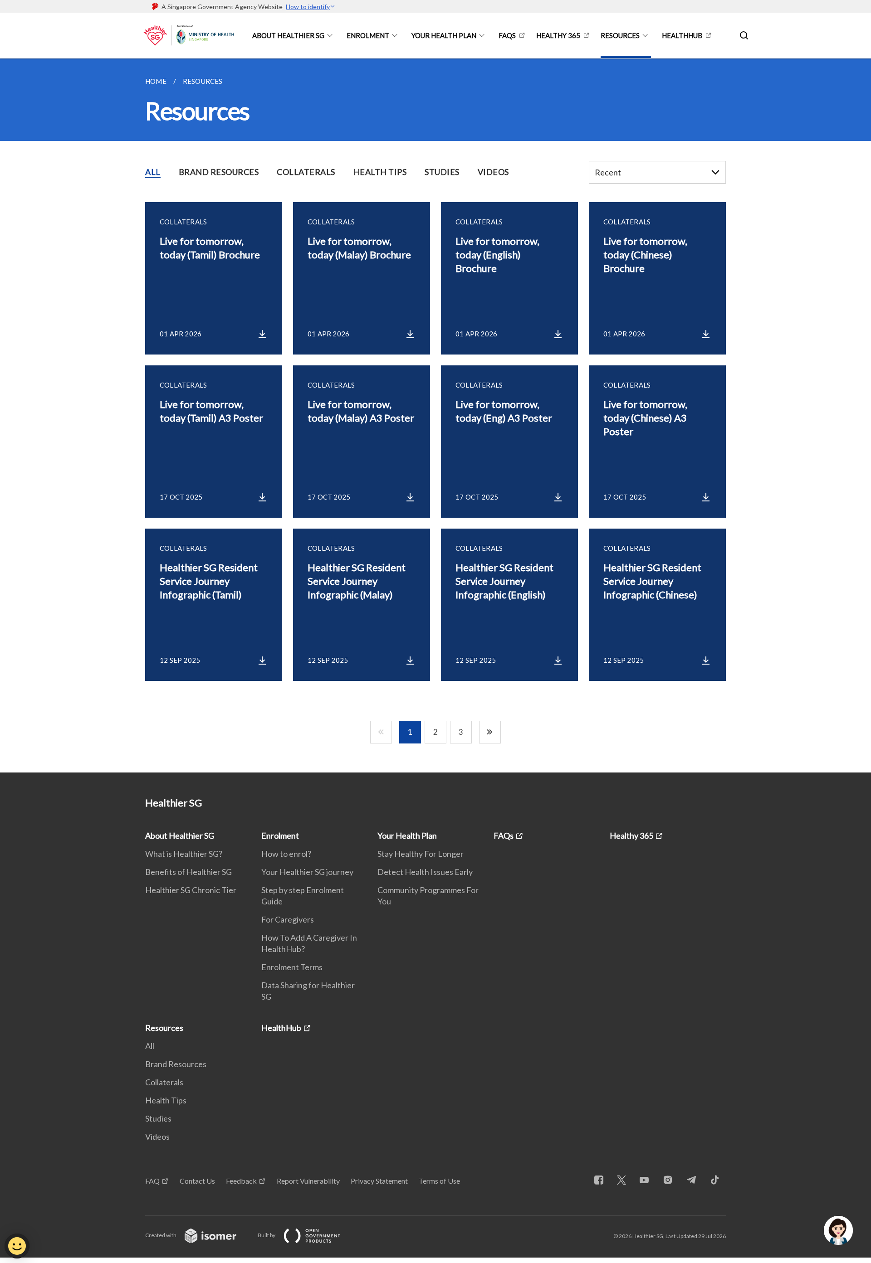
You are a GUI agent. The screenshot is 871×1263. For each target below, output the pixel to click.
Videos (157, 1137)
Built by (267, 1235)
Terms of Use (439, 1180)
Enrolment (368, 35)
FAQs (507, 35)
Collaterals (164, 1082)
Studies (158, 1118)
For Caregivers (287, 919)
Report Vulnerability (308, 1180)
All (149, 1046)
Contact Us (197, 1180)
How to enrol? (286, 854)
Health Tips (165, 1100)
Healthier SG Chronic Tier (190, 890)
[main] (435, 415)
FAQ (152, 1180)
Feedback (241, 1180)
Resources (620, 35)
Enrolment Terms (292, 967)
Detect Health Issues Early (425, 872)
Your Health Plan (443, 35)
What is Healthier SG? (183, 854)
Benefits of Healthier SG (188, 872)
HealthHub (682, 35)
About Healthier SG (288, 35)
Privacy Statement (379, 1180)
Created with (161, 1235)
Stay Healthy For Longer (420, 854)
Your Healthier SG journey (307, 872)
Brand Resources (175, 1064)
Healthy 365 (558, 35)
